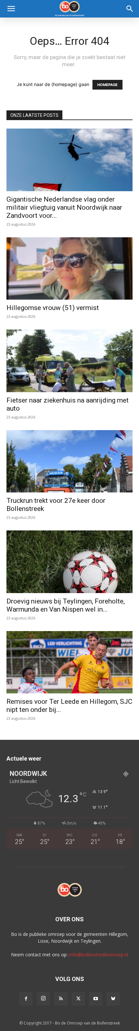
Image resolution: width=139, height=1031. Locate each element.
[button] (11, 9)
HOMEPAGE (107, 84)
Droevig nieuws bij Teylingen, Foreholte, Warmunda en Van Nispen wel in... (65, 605)
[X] (78, 998)
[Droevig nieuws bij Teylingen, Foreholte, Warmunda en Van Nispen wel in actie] (69, 561)
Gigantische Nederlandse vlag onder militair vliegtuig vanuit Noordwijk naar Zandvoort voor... (64, 207)
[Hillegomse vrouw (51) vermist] (69, 268)
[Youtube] (95, 998)
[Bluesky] (113, 998)
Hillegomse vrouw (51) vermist (52, 308)
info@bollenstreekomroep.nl (98, 954)
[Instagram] (43, 998)
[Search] (130, 9)
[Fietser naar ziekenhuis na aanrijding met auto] (69, 360)
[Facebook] (25, 998)
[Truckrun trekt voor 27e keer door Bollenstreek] (69, 461)
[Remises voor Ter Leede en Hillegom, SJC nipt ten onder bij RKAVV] (69, 662)
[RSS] (60, 998)
